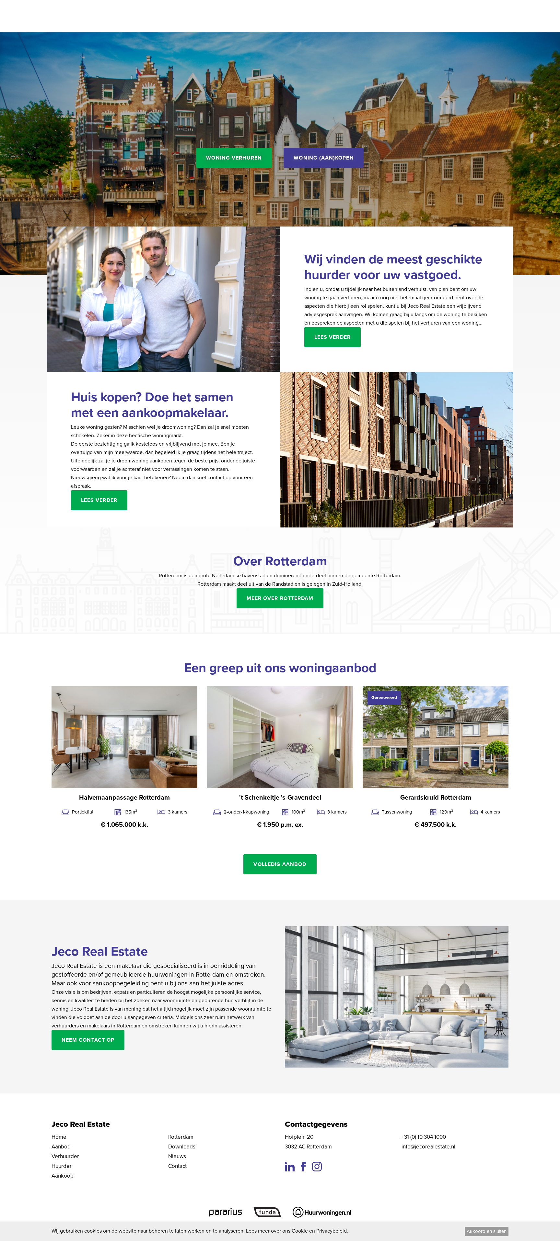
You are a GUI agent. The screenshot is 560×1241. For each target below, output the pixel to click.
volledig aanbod (279, 864)
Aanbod (61, 1146)
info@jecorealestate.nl (428, 1146)
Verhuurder (65, 1156)
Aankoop (63, 1175)
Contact (177, 1166)
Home (59, 1137)
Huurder (62, 1166)
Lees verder (332, 337)
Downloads (181, 1146)
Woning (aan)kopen (324, 158)
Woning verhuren (234, 158)
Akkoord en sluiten (487, 1231)
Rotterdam (180, 1137)
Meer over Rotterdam (280, 598)
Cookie (300, 1231)
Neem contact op (88, 1040)
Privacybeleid (331, 1231)
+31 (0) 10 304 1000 (424, 1137)
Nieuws (177, 1156)
